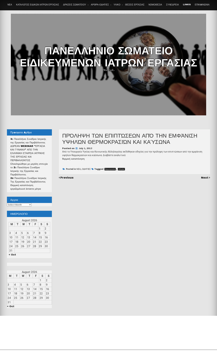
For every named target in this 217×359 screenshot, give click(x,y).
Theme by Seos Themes (146, 354)
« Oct (12, 254)
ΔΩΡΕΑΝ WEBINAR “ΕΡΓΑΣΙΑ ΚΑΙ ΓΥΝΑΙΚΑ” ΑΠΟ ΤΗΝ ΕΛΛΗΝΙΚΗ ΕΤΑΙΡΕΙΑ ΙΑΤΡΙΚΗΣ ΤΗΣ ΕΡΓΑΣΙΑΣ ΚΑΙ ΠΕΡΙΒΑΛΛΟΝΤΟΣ (27, 153)
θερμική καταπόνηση (73, 159)
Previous (67, 177)
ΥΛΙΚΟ (117, 5)
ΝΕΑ (9, 5)
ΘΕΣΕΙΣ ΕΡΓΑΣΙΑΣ (134, 5)
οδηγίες (121, 169)
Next (205, 177)
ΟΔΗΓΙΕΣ (86, 169)
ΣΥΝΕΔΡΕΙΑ (172, 5)
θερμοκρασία (110, 169)
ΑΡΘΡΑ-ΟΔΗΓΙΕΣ (100, 5)
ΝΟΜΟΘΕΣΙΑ (155, 5)
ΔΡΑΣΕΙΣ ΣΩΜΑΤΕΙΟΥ (74, 5)
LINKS (187, 4)
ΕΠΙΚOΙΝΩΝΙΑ (202, 5)
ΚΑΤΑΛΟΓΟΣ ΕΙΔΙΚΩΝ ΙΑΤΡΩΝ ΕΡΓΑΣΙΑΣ (37, 5)
